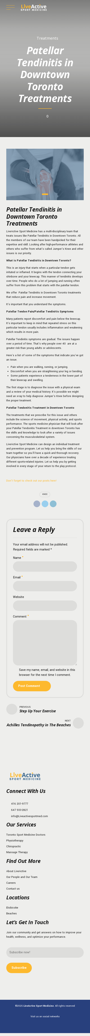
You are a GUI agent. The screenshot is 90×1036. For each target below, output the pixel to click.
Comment (20, 616)
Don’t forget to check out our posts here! (31, 481)
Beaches (11, 913)
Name (17, 558)
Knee (45, 494)
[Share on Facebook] (36, 504)
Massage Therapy (17, 852)
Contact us (13, 889)
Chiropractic (13, 846)
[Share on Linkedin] (53, 504)
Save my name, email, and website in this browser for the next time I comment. (47, 672)
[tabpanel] (45, 174)
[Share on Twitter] (45, 504)
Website (18, 597)
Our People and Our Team (21, 877)
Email (17, 577)
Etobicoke (12, 908)
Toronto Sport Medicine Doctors (25, 835)
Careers (11, 883)
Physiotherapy (14, 841)
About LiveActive (16, 871)
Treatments (47, 38)
